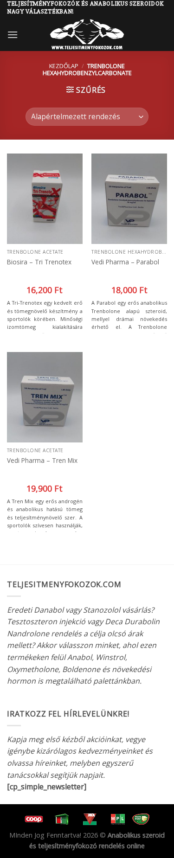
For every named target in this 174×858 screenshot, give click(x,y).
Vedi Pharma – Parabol (125, 262)
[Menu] (12, 34)
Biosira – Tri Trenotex (39, 262)
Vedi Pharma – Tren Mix (42, 460)
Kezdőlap (63, 66)
